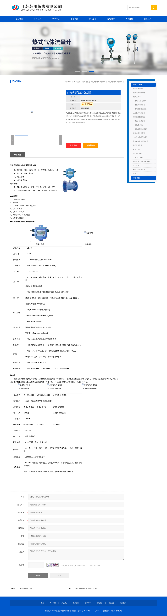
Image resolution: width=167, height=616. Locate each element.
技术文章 (92, 19)
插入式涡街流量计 (139, 93)
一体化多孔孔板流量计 (140, 129)
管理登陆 (119, 611)
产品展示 (64, 603)
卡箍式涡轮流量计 (139, 121)
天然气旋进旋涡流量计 (140, 101)
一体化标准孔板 (138, 125)
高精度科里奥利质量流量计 (142, 161)
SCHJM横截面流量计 (25, 589)
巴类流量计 (136, 165)
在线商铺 (129, 19)
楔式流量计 (136, 97)
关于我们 (37, 19)
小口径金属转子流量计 (140, 137)
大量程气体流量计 (139, 113)
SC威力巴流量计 (138, 157)
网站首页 (19, 19)
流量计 (135, 173)
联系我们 (147, 19)
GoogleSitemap (97, 611)
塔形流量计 (136, 149)
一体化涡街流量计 (139, 105)
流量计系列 (137, 84)
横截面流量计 (137, 145)
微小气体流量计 (138, 89)
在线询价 (73, 145)
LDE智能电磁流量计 (139, 117)
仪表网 (113, 611)
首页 (73, 82)
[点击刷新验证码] (52, 565)
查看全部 (136, 178)
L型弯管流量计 (138, 153)
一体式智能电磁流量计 (140, 109)
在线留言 (111, 19)
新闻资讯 (74, 19)
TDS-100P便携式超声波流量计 (86, 589)
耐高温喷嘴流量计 (139, 133)
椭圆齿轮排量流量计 (139, 169)
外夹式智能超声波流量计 (141, 141)
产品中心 (56, 19)
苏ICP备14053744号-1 (84, 611)
